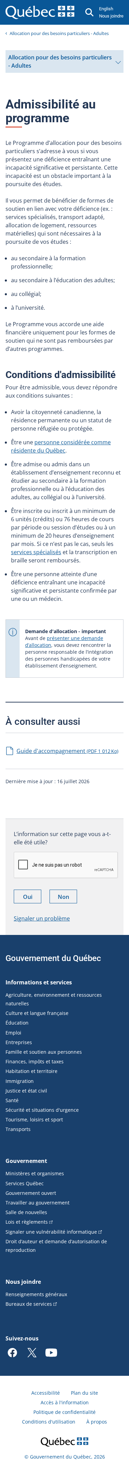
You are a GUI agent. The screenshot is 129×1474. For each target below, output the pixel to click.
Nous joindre (111, 16)
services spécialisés (36, 552)
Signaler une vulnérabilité (51, 1232)
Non (67, 898)
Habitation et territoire (31, 1071)
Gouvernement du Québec (53, 958)
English (106, 8)
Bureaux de (29, 1304)
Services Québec (25, 1183)
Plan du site (84, 1393)
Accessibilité (45, 1393)
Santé (12, 1100)
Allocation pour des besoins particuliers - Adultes (59, 33)
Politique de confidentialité (64, 1412)
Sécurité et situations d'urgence (42, 1110)
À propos (96, 1421)
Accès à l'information (65, 1402)
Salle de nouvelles (26, 1212)
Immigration (20, 1081)
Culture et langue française (37, 1013)
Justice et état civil (26, 1090)
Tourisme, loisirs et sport (34, 1119)
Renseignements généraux (36, 1294)
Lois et (27, 1222)
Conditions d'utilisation (48, 1421)
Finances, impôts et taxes (35, 1061)
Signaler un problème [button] (42, 918)
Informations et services (39, 982)
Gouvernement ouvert (31, 1193)
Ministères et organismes (35, 1173)
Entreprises (19, 1042)
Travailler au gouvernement (37, 1202)
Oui (32, 898)
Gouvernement (26, 1161)
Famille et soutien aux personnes (44, 1052)
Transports (18, 1129)
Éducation (17, 1022)
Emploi (13, 1032)
